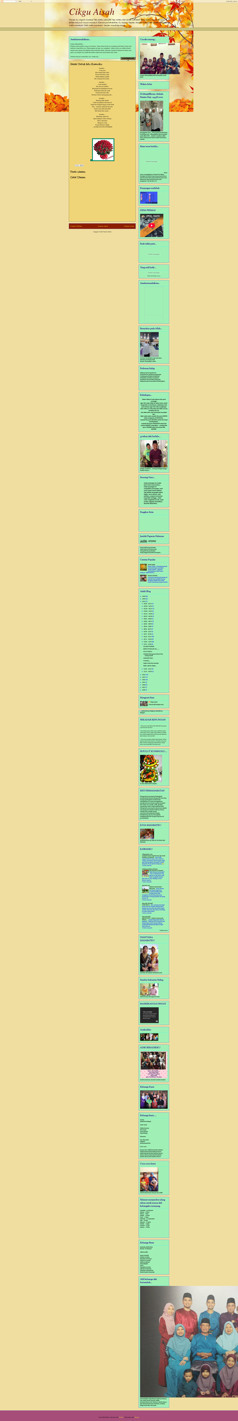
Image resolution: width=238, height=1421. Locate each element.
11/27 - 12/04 (148, 639)
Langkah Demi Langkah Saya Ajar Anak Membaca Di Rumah (153, 856)
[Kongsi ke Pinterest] (83, 165)
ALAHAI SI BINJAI (148, 646)
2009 (144, 596)
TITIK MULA (146, 905)
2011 (143, 601)
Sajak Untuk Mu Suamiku (151, 663)
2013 (143, 677)
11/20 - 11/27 (148, 636)
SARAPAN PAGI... (148, 658)
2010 (143, 599)
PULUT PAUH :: (147, 651)
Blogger (137, 1417)
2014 (143, 680)
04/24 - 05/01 (148, 614)
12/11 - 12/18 (147, 644)
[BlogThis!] (77, 165)
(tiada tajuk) (151, 564)
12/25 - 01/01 (148, 671)
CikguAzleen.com (147, 854)
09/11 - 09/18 (148, 619)
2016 (143, 685)
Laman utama (103, 226)
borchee (121, 1417)
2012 (143, 674)
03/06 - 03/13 (148, 611)
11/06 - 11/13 (147, 631)
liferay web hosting (151, 275)
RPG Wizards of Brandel (156, 870)
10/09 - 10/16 (148, 626)
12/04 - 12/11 (148, 641)
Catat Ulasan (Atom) (105, 232)
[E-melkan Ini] (76, 165)
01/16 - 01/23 (148, 603)
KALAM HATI (146, 916)
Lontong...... (146, 660)
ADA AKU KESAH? (147, 903)
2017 (143, 687)
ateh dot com (146, 885)
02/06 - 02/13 (148, 606)
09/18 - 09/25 (148, 621)
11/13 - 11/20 (147, 634)
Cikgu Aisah (91, 11)
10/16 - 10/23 (147, 629)
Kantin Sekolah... (153, 575)
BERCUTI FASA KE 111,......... (151, 649)
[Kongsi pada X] (79, 165)
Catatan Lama (129, 226)
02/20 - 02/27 (148, 608)
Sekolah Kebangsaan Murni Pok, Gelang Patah (153, 654)
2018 (143, 690)
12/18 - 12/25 (148, 669)
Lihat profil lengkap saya (156, 704)
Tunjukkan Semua (164, 930)
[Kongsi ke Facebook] (81, 165)
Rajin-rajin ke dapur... (149, 666)
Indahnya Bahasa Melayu (150, 869)
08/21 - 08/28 (148, 616)
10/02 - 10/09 (148, 624)
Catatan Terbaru (76, 226)
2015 (143, 682)
